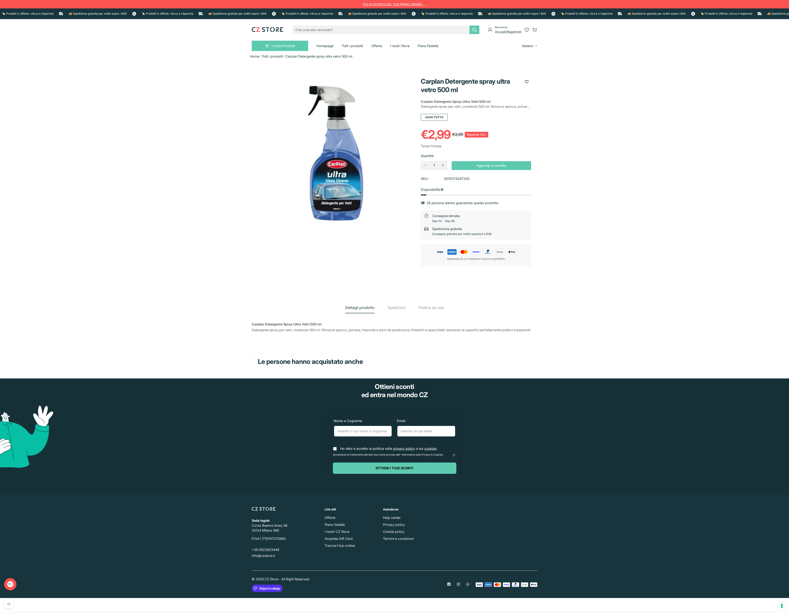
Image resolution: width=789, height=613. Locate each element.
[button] (534, 29)
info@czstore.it (263, 556)
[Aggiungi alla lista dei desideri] (526, 81)
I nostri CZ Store (337, 532)
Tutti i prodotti (272, 56)
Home (254, 56)
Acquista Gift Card (339, 539)
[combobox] (386, 29)
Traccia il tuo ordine (340, 546)
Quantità (427, 156)
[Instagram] (458, 584)
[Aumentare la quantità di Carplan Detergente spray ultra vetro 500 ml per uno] (442, 165)
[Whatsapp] (467, 584)
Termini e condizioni (398, 539)
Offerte (330, 518)
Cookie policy (393, 532)
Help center (392, 518)
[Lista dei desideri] (526, 29)
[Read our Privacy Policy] (453, 455)
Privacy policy (394, 525)
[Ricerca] (474, 29)
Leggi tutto (434, 117)
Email (401, 421)
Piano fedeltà (335, 525)
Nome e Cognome (348, 421)
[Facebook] (449, 584)
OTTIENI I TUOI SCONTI (394, 468)
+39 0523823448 (265, 550)
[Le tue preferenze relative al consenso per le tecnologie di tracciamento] (782, 606)
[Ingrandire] (406, 83)
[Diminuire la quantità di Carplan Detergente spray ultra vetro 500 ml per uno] (425, 165)
